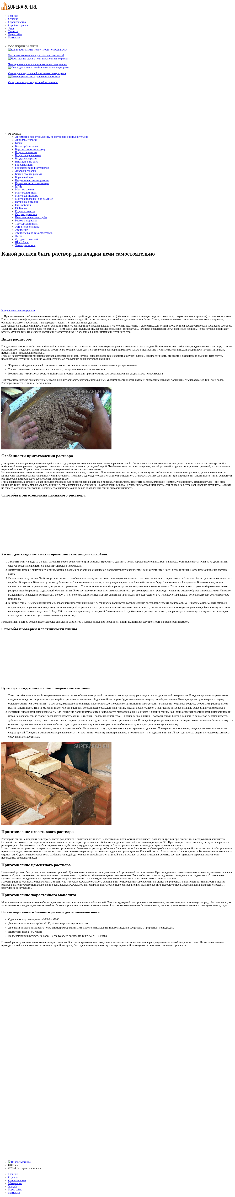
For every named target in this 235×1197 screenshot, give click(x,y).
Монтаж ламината (25, 192)
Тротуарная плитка (26, 223)
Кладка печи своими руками (32, 180)
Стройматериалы (18, 25)
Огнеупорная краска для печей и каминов (33, 82)
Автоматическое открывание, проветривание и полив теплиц (51, 136)
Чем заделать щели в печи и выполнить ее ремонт (37, 64)
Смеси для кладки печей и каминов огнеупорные (37, 73)
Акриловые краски (26, 139)
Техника (13, 31)
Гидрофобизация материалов (32, 167)
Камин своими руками (28, 174)
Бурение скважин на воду (30, 149)
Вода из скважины (26, 152)
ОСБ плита (21, 208)
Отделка (13, 18)
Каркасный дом (24, 177)
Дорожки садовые (25, 170)
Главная (13, 15)
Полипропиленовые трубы (31, 217)
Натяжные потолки (26, 201)
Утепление (21, 229)
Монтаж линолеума (26, 195)
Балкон (19, 142)
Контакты (14, 37)
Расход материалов (26, 220)
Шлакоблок (22, 242)
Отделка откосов (25, 211)
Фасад (18, 236)
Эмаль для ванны (25, 245)
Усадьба (12, 1186)
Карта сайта (15, 34)
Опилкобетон (23, 205)
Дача (11, 28)
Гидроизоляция (24, 164)
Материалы (15, 1183)
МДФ (18, 186)
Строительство (17, 22)
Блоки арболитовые (26, 146)
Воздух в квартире (26, 158)
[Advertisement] (111, 108)
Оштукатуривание (26, 214)
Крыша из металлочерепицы (32, 183)
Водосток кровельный (28, 155)
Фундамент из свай (26, 239)
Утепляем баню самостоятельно (33, 232)
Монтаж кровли (24, 189)
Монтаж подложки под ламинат (34, 198)
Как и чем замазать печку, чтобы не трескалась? (36, 55)
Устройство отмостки (27, 226)
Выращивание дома (26, 161)
